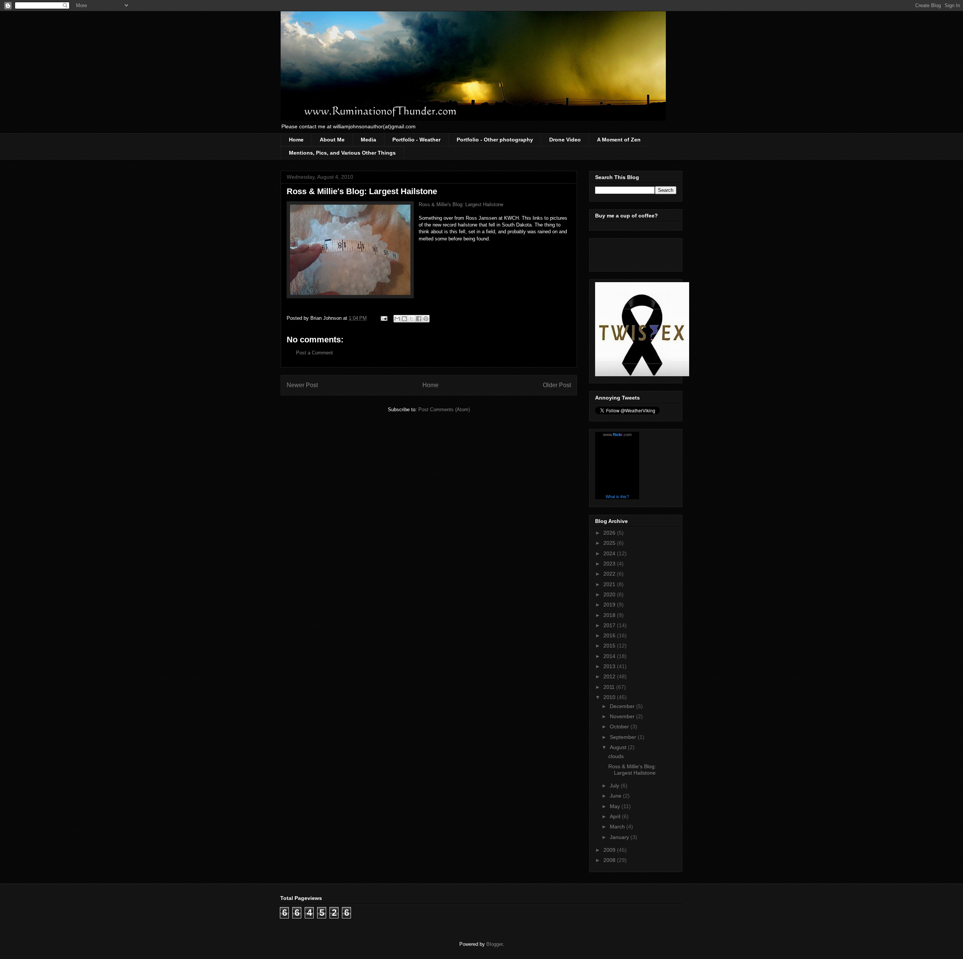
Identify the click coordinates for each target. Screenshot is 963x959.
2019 (610, 605)
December (623, 706)
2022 (610, 574)
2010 (610, 697)
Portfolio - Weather (416, 140)
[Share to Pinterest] (426, 318)
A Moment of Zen (619, 140)
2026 (610, 533)
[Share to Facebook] (418, 318)
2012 (610, 676)
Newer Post (302, 385)
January (620, 837)
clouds (616, 756)
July (615, 786)
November (623, 716)
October (620, 726)
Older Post (557, 385)
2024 (610, 553)
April (616, 816)
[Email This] (397, 318)
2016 (610, 635)
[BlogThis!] (404, 318)
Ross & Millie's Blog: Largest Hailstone (461, 204)
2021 (610, 584)
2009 (610, 850)
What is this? (617, 496)
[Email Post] (383, 318)
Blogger (494, 944)
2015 (610, 646)
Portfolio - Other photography (495, 140)
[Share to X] (411, 318)
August (619, 747)
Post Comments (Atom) (444, 409)
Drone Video (565, 140)
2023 (610, 564)
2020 (610, 594)
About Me (332, 140)
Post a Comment (314, 353)
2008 (610, 860)
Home (296, 140)
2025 (610, 543)
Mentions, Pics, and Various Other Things (342, 153)
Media (368, 140)
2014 (610, 656)
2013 (610, 666)
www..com (617, 434)
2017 (610, 625)
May (615, 806)
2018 (610, 615)
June (616, 796)
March (618, 827)
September (624, 737)
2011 (609, 687)
